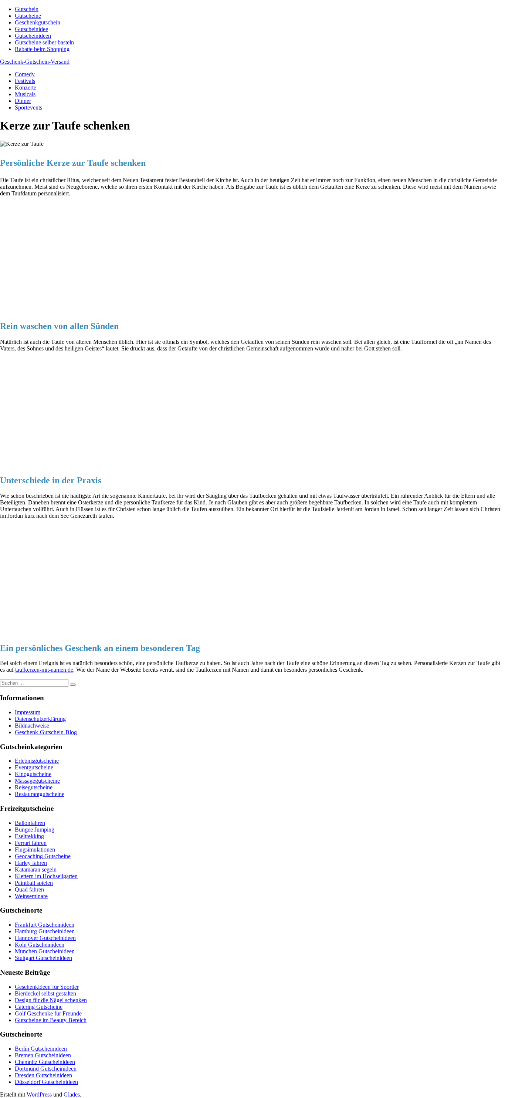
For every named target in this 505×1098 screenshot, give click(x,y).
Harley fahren (31, 863)
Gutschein (26, 9)
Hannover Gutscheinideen (45, 938)
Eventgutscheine (34, 767)
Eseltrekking (29, 836)
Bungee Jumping (34, 829)
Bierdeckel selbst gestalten (45, 993)
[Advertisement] (222, 255)
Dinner (23, 101)
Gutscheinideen (33, 36)
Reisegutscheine (33, 787)
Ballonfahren (30, 823)
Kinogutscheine (33, 774)
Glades (72, 1094)
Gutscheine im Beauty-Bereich (51, 1020)
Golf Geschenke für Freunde (48, 1013)
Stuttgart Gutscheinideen (43, 958)
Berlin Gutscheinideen (41, 1048)
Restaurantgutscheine (39, 794)
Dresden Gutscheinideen (43, 1075)
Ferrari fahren (31, 843)
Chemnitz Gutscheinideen (45, 1062)
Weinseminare (31, 896)
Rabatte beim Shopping (42, 49)
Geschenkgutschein (37, 22)
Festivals (25, 81)
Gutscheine (28, 16)
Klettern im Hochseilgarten (46, 876)
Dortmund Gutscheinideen (46, 1068)
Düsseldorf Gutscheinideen (46, 1082)
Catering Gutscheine (38, 1007)
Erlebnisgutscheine (37, 761)
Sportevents (28, 107)
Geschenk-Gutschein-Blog (46, 732)
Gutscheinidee (31, 29)
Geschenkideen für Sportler (47, 987)
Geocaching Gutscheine (43, 856)
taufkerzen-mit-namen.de (44, 669)
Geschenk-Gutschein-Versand (35, 61)
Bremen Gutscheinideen (43, 1055)
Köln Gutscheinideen (39, 944)
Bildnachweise (32, 725)
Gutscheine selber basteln (44, 42)
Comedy (25, 74)
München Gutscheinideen (45, 951)
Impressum (27, 712)
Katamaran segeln (36, 869)
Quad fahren (29, 889)
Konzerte (25, 87)
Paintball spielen (34, 883)
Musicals (25, 94)
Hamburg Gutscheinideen (45, 931)
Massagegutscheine (37, 781)
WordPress (39, 1094)
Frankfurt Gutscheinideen (44, 924)
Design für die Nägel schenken (51, 1000)
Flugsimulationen (35, 849)
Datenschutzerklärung (40, 719)
